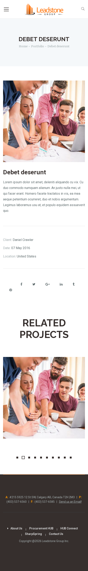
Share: (8, 284)
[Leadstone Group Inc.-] (44, 9)
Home (23, 46)
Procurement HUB (41, 528)
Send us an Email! (70, 501)
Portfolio (37, 46)
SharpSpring (33, 533)
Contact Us (56, 533)
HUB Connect (69, 528)
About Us (16, 528)
